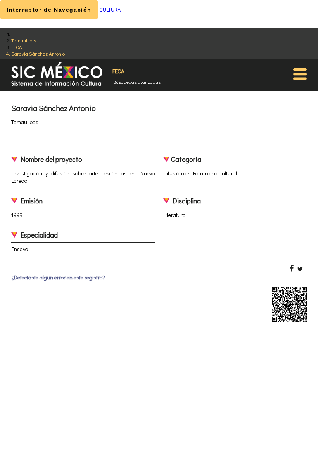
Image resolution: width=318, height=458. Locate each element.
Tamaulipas (23, 40)
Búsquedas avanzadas (137, 82)
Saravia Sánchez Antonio (38, 53)
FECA (16, 46)
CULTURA (110, 9)
